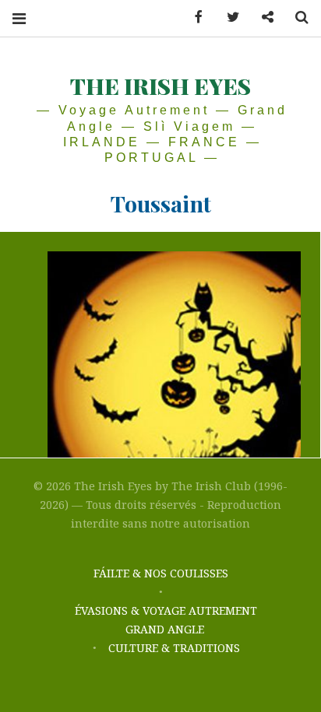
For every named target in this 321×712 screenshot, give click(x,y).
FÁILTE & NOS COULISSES (160, 573)
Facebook (193, 17)
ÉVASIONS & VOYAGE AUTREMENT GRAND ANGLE (166, 620)
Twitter (227, 17)
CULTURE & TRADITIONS (174, 647)
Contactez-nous (261, 17)
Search (296, 17)
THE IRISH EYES (160, 85)
